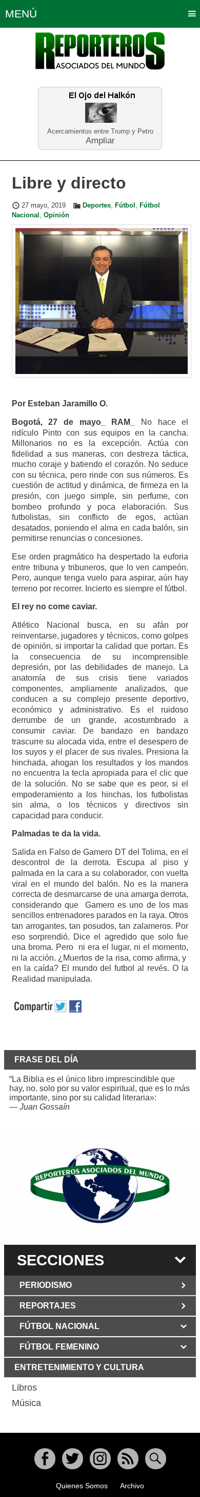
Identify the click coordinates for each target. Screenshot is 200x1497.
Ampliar (100, 140)
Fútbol (125, 205)
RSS (127, 1458)
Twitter (72, 1458)
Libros (24, 1387)
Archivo (132, 1486)
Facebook (44, 1458)
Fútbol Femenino (59, 1346)
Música (26, 1403)
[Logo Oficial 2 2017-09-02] (100, 1186)
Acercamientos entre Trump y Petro (100, 131)
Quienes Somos (82, 1486)
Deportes (97, 205)
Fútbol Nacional (59, 1326)
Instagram (100, 1458)
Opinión (56, 215)
